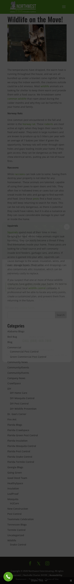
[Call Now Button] (8, 576)
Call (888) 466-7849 (37, 340)
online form (26, 308)
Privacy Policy (37, 357)
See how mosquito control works (37, 349)
